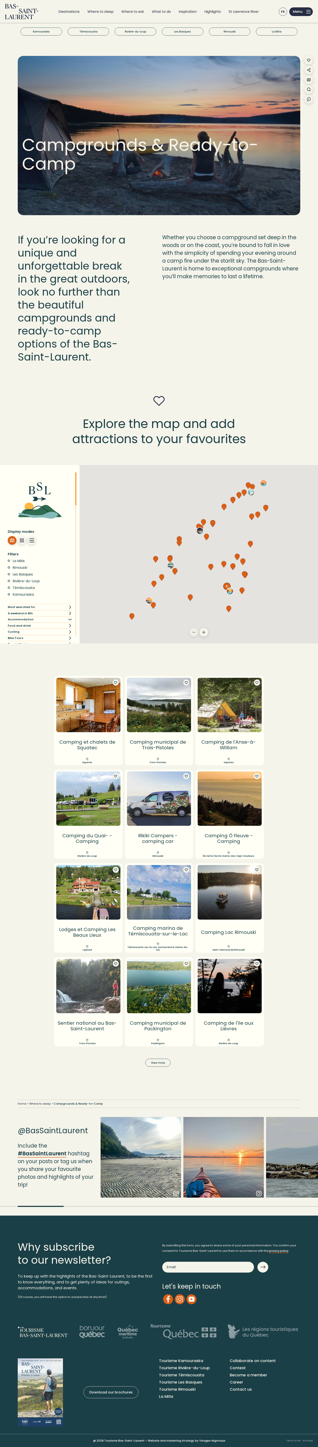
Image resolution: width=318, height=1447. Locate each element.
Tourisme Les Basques (180, 1382)
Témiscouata (88, 31)
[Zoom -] (194, 632)
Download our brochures (111, 1392)
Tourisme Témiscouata (181, 1375)
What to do (161, 11)
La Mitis (277, 31)
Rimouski (230, 31)
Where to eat (132, 11)
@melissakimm (223, 1161)
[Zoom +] (203, 632)
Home (22, 1104)
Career (236, 1382)
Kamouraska (41, 31)
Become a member (248, 1375)
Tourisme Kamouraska (181, 1360)
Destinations (69, 11)
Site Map (308, 1440)
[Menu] (301, 11)
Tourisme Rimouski (177, 1389)
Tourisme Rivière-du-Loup (184, 1368)
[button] (212, 523)
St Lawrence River (244, 11)
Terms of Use (293, 1440)
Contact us (241, 1389)
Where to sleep (100, 11)
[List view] (31, 540)
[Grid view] (22, 540)
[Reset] (70, 554)
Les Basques (182, 31)
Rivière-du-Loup (135, 31)
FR (283, 12)
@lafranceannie (140, 1161)
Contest (238, 1368)
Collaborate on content (253, 1360)
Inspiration (188, 11)
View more (158, 1063)
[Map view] (12, 540)
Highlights (212, 11)
